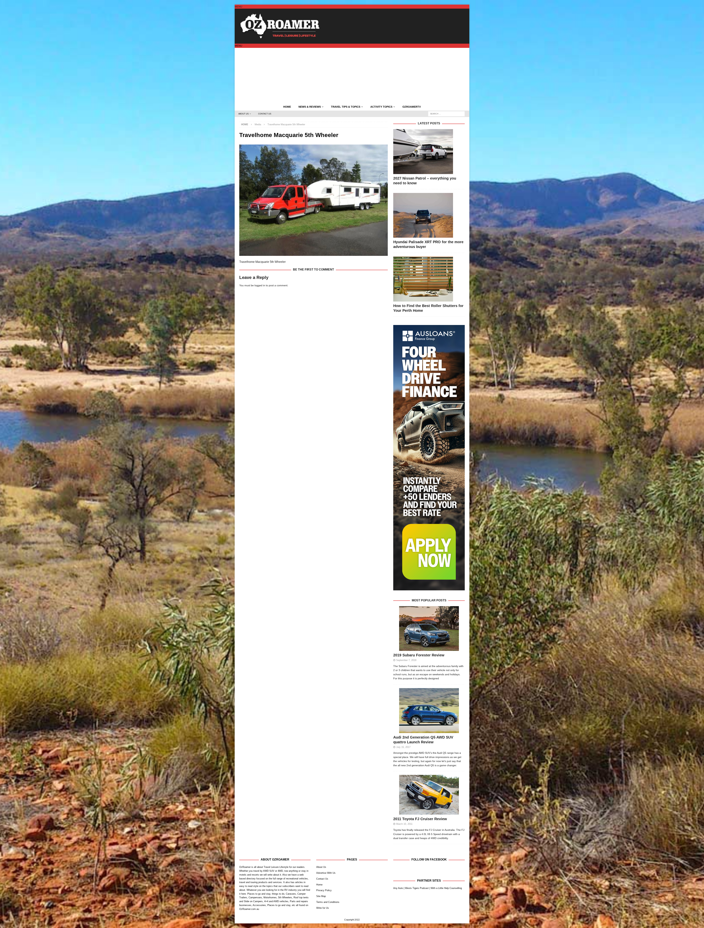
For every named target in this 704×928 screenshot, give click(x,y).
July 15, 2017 (403, 747)
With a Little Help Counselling (446, 888)
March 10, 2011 (404, 824)
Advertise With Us (326, 873)
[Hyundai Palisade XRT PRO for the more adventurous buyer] (429, 215)
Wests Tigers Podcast (417, 888)
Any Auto (398, 888)
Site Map (321, 896)
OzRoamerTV (411, 106)
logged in (259, 285)
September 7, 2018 (406, 660)
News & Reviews (309, 106)
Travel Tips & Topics (345, 106)
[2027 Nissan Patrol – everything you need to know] (429, 151)
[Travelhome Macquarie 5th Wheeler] (313, 253)
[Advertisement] (352, 75)
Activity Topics (381, 106)
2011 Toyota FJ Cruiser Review (420, 819)
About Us (243, 114)
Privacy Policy (324, 890)
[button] (238, 6)
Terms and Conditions (327, 902)
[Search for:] (446, 113)
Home (287, 106)
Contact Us (264, 114)
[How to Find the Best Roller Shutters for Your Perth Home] (429, 279)
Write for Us (322, 908)
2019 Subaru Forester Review (418, 655)
